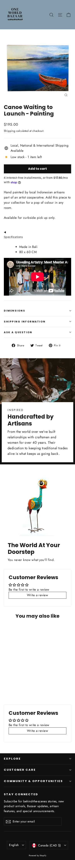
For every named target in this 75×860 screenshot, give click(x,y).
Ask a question (18, 332)
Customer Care (20, 770)
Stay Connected (21, 794)
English (14, 845)
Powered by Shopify (37, 855)
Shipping (9, 131)
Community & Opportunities (33, 781)
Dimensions (14, 310)
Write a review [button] (37, 595)
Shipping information (25, 321)
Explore (12, 759)
